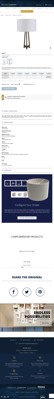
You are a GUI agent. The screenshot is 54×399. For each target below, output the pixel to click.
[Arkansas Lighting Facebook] (1, 397)
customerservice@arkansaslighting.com (28, 343)
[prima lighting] (41, 388)
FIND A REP (49, 5)
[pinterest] (40, 292)
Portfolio (21, 8)
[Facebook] (13, 292)
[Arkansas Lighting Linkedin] (5, 397)
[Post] (27, 252)
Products (8, 8)
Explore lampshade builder (27, 218)
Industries (27, 8)
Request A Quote (9, 89)
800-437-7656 (26, 340)
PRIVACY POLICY (35, 392)
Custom (33, 8)
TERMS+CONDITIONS (25, 392)
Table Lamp (8, 15)
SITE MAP (17, 392)
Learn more (39, 8)
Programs (14, 8)
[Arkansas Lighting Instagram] (8, 397)
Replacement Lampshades (27, 11)
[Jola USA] (46, 397)
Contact (46, 8)
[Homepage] (9, 3)
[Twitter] (26, 292)
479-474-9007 (40, 340)
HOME (2, 15)
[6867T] (27, 34)
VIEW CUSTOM (45, 323)
